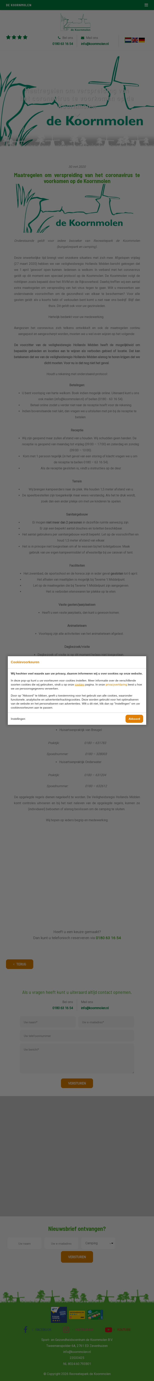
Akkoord (134, 718)
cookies (79, 684)
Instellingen (18, 718)
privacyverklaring (116, 684)
